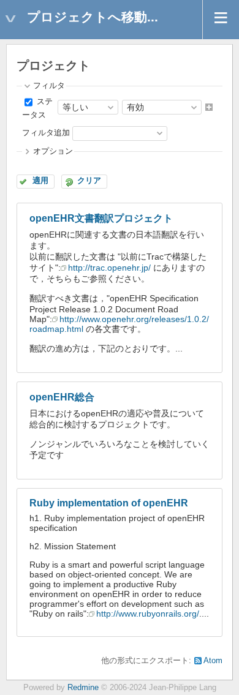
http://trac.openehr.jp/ (109, 267)
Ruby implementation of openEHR (108, 503)
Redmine (83, 687)
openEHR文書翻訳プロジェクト (101, 218)
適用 (40, 180)
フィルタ (49, 85)
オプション (53, 151)
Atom (212, 660)
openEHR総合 (61, 397)
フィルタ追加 (46, 133)
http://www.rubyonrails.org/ (147, 613)
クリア (89, 180)
